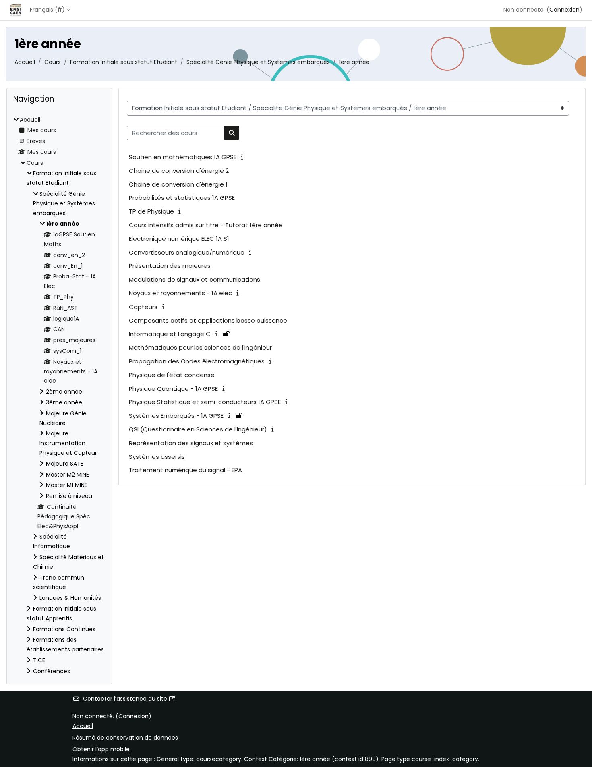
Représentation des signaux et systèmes (191, 443)
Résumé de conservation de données (125, 738)
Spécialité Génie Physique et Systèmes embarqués (258, 62)
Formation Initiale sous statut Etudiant (123, 62)
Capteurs (143, 307)
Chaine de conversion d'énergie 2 (179, 170)
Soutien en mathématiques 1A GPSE (182, 157)
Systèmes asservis (157, 456)
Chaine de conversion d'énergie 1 (178, 184)
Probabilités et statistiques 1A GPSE (182, 197)
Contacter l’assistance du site (125, 698)
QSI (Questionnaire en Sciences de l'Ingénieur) (198, 429)
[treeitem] (59, 395)
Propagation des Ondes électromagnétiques (197, 361)
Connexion (564, 10)
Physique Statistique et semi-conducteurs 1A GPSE (205, 402)
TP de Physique (151, 211)
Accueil (24, 62)
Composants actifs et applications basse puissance (208, 320)
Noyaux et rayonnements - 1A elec (180, 293)
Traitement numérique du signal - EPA (185, 470)
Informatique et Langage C (170, 334)
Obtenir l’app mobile (101, 749)
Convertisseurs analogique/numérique (186, 252)
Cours (52, 62)
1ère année (354, 62)
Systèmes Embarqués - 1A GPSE (176, 415)
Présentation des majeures (170, 265)
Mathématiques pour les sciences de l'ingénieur (200, 347)
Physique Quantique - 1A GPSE (173, 388)
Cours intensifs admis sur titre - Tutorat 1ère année (206, 225)
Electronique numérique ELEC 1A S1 (179, 238)
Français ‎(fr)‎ (47, 10)
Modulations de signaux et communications (194, 279)
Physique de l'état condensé (172, 375)
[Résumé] (243, 157)
